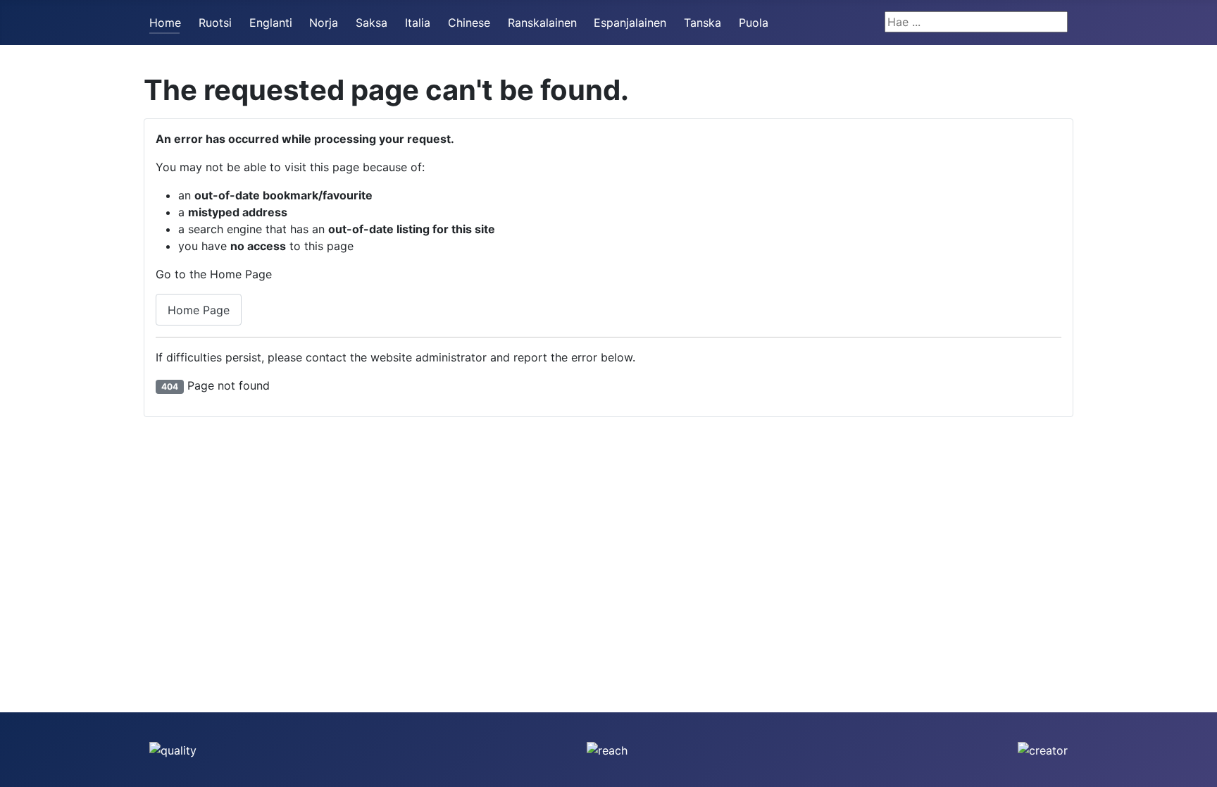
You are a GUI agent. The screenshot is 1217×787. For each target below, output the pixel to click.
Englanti (270, 23)
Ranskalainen (542, 23)
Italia (417, 23)
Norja (323, 23)
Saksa (371, 23)
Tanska (702, 23)
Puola (753, 23)
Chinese (469, 23)
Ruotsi (215, 23)
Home (165, 23)
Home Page (199, 310)
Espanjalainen (630, 23)
